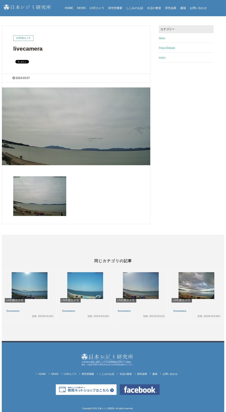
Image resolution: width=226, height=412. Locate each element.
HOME (69, 8)
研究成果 (170, 8)
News (162, 37)
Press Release (167, 47)
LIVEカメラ (97, 8)
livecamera (13, 310)
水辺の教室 (154, 8)
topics (162, 57)
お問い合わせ (198, 8)
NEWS (81, 8)
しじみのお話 (134, 8)
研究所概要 (115, 8)
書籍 (183, 8)
